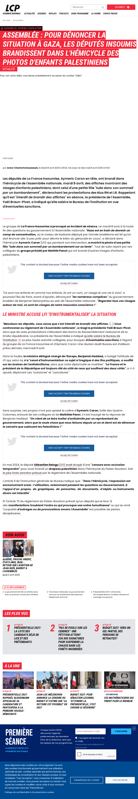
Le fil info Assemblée (14, 587)
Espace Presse (110, 13)
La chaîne (96, 13)
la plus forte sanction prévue (22, 473)
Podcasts (63, 13)
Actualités (29, 13)
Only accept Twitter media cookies (69, 275)
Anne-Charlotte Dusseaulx (22, 167)
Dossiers (42, 13)
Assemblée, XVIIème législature (23, 28)
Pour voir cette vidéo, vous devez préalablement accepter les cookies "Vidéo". (41, 75)
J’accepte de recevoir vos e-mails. (89, 743)
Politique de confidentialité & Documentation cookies (29, 792)
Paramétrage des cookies (86, 780)
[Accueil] (11, 13)
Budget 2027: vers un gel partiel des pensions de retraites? (116, 633)
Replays (52, 13)
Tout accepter (120, 780)
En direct (120, 7)
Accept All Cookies (69, 283)
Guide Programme (80, 13)
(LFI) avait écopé (58, 465)
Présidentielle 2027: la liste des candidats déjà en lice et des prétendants (27, 635)
